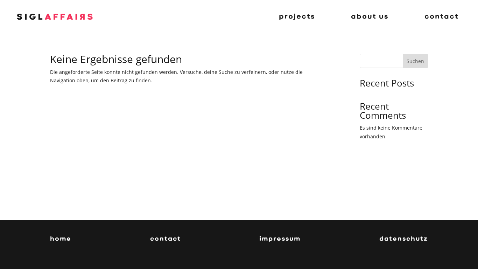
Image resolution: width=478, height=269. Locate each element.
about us (370, 17)
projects (297, 17)
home (60, 239)
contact (441, 17)
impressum (280, 239)
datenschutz (403, 239)
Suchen (415, 61)
